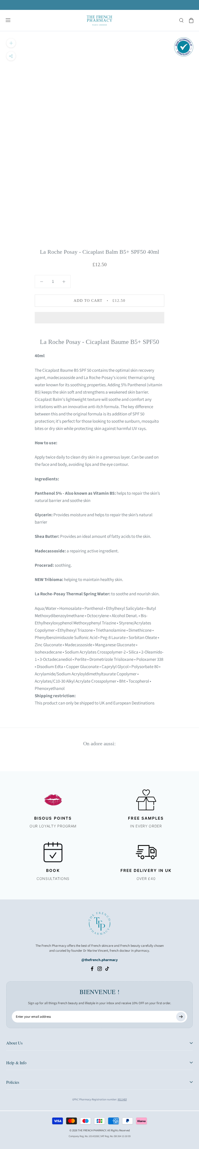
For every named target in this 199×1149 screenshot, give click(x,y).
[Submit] (181, 1016)
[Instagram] (99, 968)
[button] (99, 317)
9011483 (122, 1099)
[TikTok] (107, 968)
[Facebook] (92, 968)
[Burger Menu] (8, 20)
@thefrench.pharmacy (99, 960)
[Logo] (99, 20)
